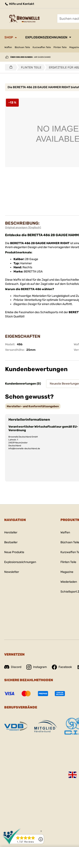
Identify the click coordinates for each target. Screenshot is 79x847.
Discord (16, 667)
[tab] (32, 406)
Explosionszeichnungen (46, 37)
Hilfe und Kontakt (21, 4)
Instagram (40, 667)
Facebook (65, 667)
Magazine (66, 572)
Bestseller (10, 542)
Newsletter (11, 572)
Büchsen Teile (22, 47)
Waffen (8, 47)
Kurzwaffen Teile (42, 47)
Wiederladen (68, 582)
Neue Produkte (14, 552)
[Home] (10, 67)
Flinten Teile (60, 47)
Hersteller (10, 532)
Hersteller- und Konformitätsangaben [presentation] (33, 406)
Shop (8, 37)
